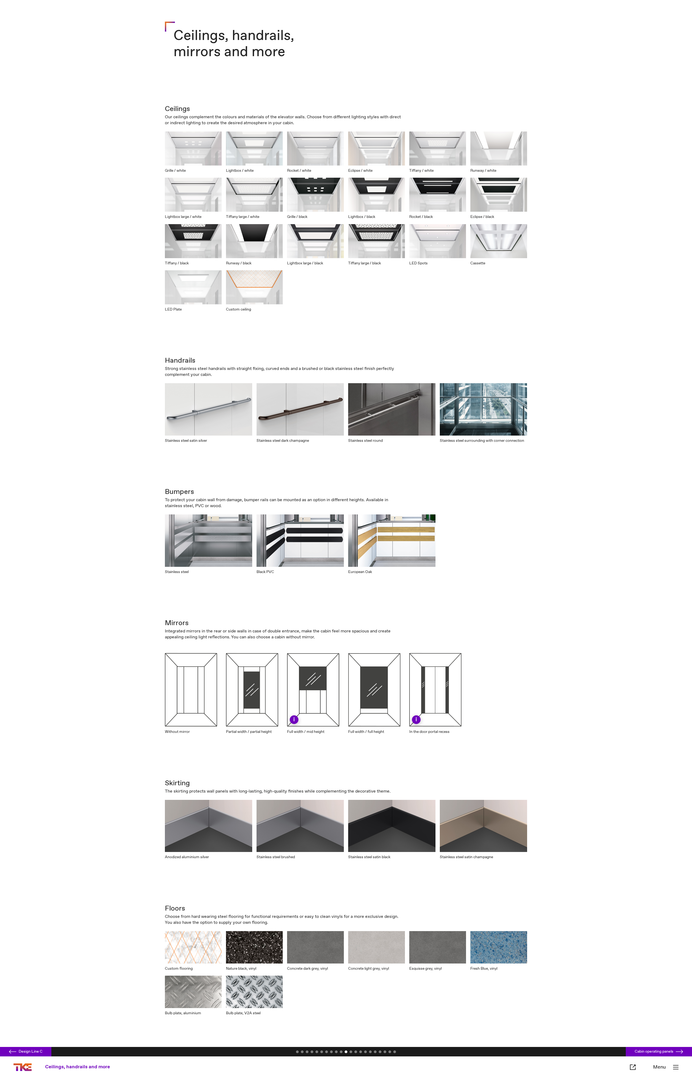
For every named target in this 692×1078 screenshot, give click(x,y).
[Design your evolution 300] (326, 1051)
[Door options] (380, 1051)
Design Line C (30, 1051)
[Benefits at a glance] (307, 1051)
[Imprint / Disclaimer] (394, 1051)
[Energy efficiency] (321, 1051)
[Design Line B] (336, 1051)
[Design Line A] (331, 1051)
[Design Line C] (341, 1051)
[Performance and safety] (312, 1051)
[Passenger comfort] (316, 1051)
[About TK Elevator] (389, 1051)
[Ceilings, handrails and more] (346, 1051)
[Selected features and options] (365, 1051)
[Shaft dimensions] (385, 1051)
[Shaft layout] (375, 1051)
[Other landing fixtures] (360, 1051)
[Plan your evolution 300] (370, 1051)
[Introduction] (302, 1051)
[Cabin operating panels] (351, 1051)
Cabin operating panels (654, 1051)
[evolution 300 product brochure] (297, 1051)
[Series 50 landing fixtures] (355, 1051)
